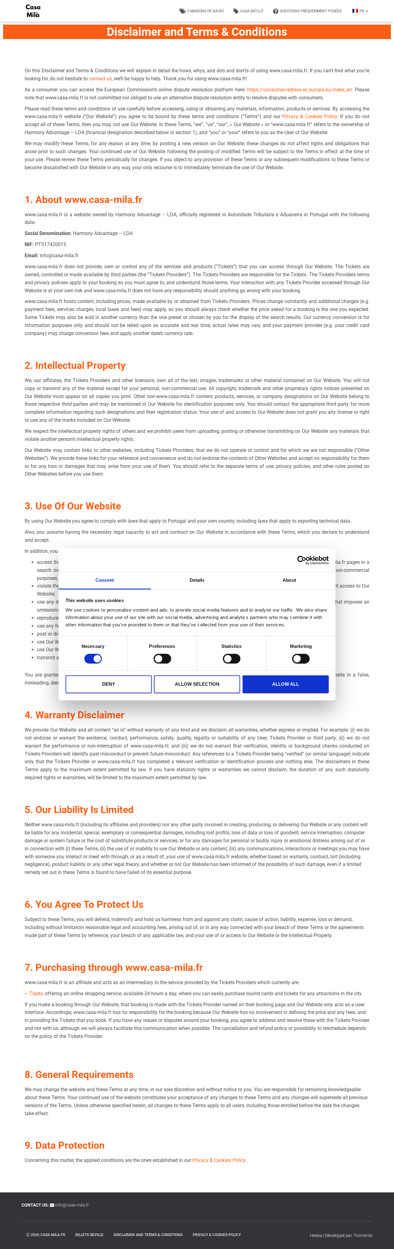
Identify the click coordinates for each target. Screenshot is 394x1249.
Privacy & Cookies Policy (309, 116)
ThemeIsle (362, 1235)
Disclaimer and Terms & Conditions (148, 1234)
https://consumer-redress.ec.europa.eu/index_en (299, 90)
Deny (108, 684)
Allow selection (197, 684)
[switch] (162, 659)
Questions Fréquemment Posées (311, 11)
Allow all (285, 684)
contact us (100, 79)
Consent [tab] (104, 580)
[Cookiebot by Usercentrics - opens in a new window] (302, 560)
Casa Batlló (251, 11)
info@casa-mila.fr (72, 1205)
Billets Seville (89, 1234)
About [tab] (289, 580)
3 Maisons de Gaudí (205, 11)
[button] (366, 11)
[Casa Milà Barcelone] (33, 11)
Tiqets (36, 993)
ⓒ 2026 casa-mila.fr (45, 1234)
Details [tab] (197, 580)
